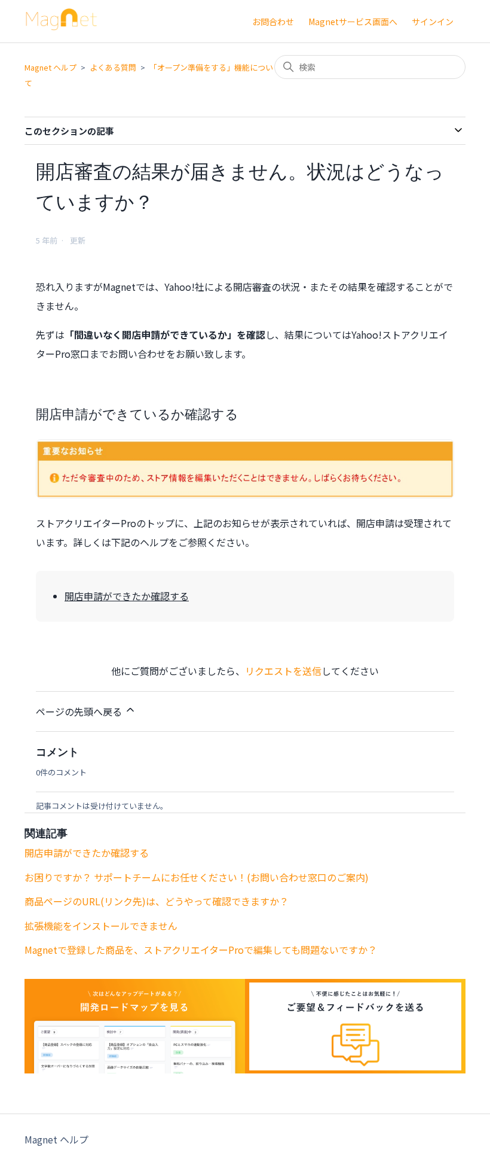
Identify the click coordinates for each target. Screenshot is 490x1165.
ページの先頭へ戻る (80, 711)
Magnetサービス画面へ (352, 22)
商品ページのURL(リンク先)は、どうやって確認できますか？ (156, 901)
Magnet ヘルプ (50, 67)
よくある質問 (113, 67)
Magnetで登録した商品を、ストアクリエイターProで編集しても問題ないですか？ (200, 949)
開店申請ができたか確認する (127, 596)
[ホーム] (61, 26)
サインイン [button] (433, 22)
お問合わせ (273, 22)
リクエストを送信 (283, 671)
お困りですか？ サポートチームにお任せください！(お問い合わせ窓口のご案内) (196, 877)
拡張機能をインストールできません (100, 925)
